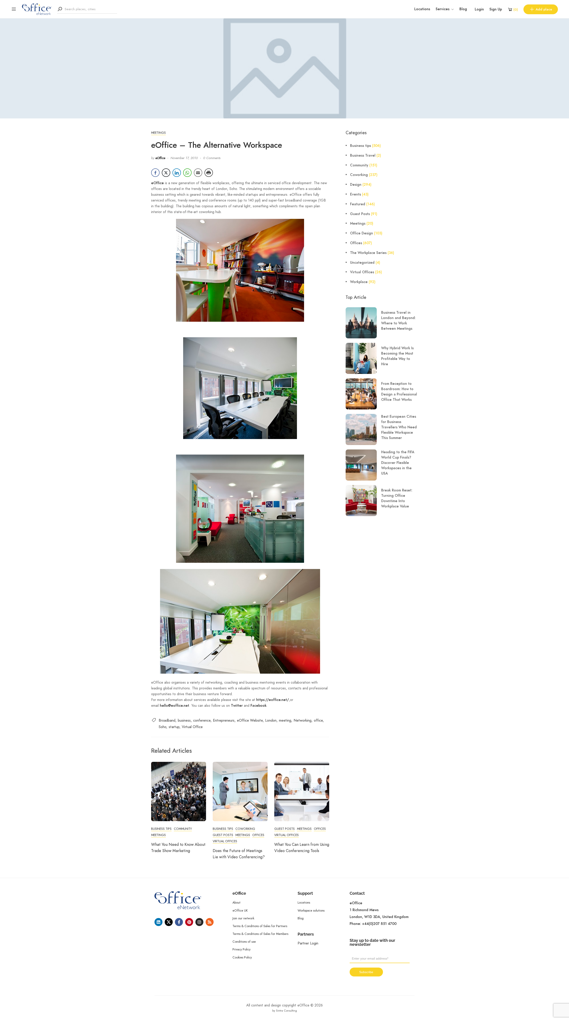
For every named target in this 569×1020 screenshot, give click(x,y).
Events (355, 194)
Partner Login (308, 943)
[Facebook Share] (155, 172)
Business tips (161, 828)
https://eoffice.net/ (272, 699)
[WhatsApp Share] (187, 172)
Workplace (359, 281)
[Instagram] (199, 922)
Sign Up (495, 9)
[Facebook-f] (179, 922)
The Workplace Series (368, 252)
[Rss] (210, 922)
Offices (258, 835)
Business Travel (362, 155)
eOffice (160, 158)
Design (355, 184)
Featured (357, 204)
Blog (463, 9)
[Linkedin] (158, 922)
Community (183, 828)
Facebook (258, 705)
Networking (302, 720)
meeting (285, 720)
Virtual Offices (225, 841)
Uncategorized (362, 262)
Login (479, 9)
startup (174, 726)
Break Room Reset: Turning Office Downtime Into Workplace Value (396, 498)
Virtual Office (192, 726)
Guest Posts (223, 835)
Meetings (158, 132)
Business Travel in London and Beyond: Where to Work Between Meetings (398, 320)
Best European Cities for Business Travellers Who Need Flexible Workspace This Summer (399, 427)
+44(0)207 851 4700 (379, 923)
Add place (544, 9)
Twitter (237, 705)
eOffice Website (250, 720)
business (184, 720)
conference (201, 720)
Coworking (245, 828)
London (270, 720)
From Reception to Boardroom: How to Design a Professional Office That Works (399, 391)
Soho (162, 726)
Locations (422, 9)
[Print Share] (208, 172)
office (318, 720)
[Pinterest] (189, 922)
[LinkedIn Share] (176, 172)
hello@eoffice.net (174, 705)
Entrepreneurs (223, 720)
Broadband (167, 720)
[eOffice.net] (37, 8)
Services (442, 9)
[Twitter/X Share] (166, 172)
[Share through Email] (198, 172)
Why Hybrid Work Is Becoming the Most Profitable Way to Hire (397, 356)
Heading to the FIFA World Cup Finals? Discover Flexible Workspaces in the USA (397, 463)
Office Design (361, 233)
